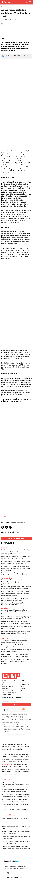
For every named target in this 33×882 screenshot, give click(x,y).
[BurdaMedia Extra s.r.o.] (11, 676)
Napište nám (21, 522)
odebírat (16, 704)
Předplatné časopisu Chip (9, 681)
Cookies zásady (6, 694)
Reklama (4, 685)
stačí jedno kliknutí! (16, 57)
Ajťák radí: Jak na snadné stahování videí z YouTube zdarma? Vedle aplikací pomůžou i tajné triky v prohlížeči (16, 661)
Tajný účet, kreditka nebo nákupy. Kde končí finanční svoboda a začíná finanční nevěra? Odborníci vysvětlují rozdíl (16, 848)
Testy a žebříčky (6, 578)
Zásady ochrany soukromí (9, 692)
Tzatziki (22, 758)
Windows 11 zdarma (13, 769)
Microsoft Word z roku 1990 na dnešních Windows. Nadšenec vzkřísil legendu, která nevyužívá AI (15, 800)
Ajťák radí (7, 748)
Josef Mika (4, 19)
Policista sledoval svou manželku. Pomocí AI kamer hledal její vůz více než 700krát (15, 805)
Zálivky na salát (24, 756)
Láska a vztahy (20, 746)
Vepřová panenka (18, 753)
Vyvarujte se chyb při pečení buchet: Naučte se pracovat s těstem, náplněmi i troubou (16, 832)
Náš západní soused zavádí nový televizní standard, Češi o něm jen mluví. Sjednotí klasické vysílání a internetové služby (16, 568)
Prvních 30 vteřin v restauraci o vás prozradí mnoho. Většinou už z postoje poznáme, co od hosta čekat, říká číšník (16, 826)
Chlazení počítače (18, 764)
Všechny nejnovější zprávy (16, 538)
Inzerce (22, 688)
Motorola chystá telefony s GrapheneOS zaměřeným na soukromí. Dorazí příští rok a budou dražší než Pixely (16, 795)
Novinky (7, 6)
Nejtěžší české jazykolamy (8, 746)
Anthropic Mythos (24, 769)
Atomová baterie (6, 771)
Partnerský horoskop (13, 744)
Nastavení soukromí (7, 690)
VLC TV (19, 773)
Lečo (12, 759)
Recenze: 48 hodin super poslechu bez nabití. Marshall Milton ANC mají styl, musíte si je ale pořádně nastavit (14, 582)
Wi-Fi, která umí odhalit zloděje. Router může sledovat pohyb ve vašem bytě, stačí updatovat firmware (15, 790)
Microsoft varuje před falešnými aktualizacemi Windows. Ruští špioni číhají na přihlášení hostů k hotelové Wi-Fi (15, 612)
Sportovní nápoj (15, 756)
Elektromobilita (5, 773)
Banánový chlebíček (24, 754)
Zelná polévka (15, 758)
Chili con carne (5, 756)
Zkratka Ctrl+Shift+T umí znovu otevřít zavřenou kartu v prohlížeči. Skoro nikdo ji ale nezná (16, 810)
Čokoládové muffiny (13, 754)
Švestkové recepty (19, 759)
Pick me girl (23, 744)
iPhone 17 (13, 773)
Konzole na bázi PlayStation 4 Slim (20, 771)
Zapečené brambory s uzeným (14, 761)
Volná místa (5, 683)
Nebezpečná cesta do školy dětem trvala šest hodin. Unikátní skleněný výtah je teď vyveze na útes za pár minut (15, 784)
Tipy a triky (5, 638)
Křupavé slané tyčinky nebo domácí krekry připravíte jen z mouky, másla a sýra (16, 837)
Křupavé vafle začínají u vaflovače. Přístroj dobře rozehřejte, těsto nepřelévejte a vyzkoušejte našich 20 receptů (15, 820)
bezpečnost (5, 608)
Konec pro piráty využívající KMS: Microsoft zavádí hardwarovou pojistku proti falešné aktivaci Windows (15, 633)
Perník (8, 759)
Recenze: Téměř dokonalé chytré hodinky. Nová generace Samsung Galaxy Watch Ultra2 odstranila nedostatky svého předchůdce (15, 593)
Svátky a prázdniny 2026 (17, 748)
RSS (21, 690)
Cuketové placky (6, 758)
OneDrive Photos (11, 768)
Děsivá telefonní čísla (18, 743)
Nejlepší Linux (12, 774)
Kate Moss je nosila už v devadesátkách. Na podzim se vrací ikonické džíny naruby (16, 842)
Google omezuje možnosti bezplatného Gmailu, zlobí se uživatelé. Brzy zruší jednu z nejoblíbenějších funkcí (15, 551)
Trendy (3, 516)
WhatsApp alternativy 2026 (16, 749)
